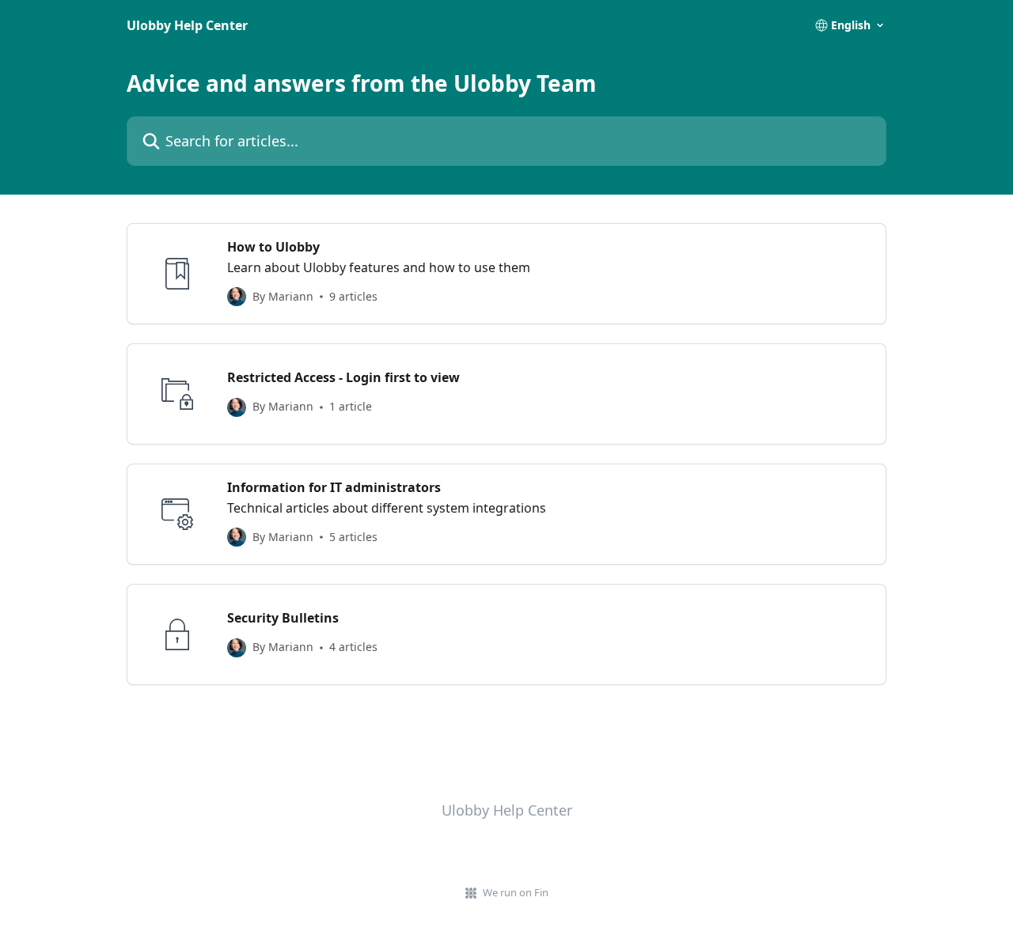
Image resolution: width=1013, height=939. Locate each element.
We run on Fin (515, 892)
